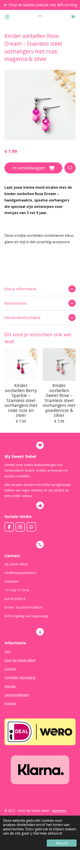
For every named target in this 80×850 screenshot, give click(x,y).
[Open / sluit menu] (7, 16)
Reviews (10, 703)
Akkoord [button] (62, 843)
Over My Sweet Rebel (19, 660)
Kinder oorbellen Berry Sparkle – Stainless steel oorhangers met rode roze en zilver (20, 400)
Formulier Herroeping (20, 677)
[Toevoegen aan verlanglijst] (70, 167)
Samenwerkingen (16, 695)
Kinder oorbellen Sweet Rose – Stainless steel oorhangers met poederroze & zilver (59, 400)
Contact (10, 669)
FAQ (7, 651)
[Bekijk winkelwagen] (73, 16)
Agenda (10, 686)
